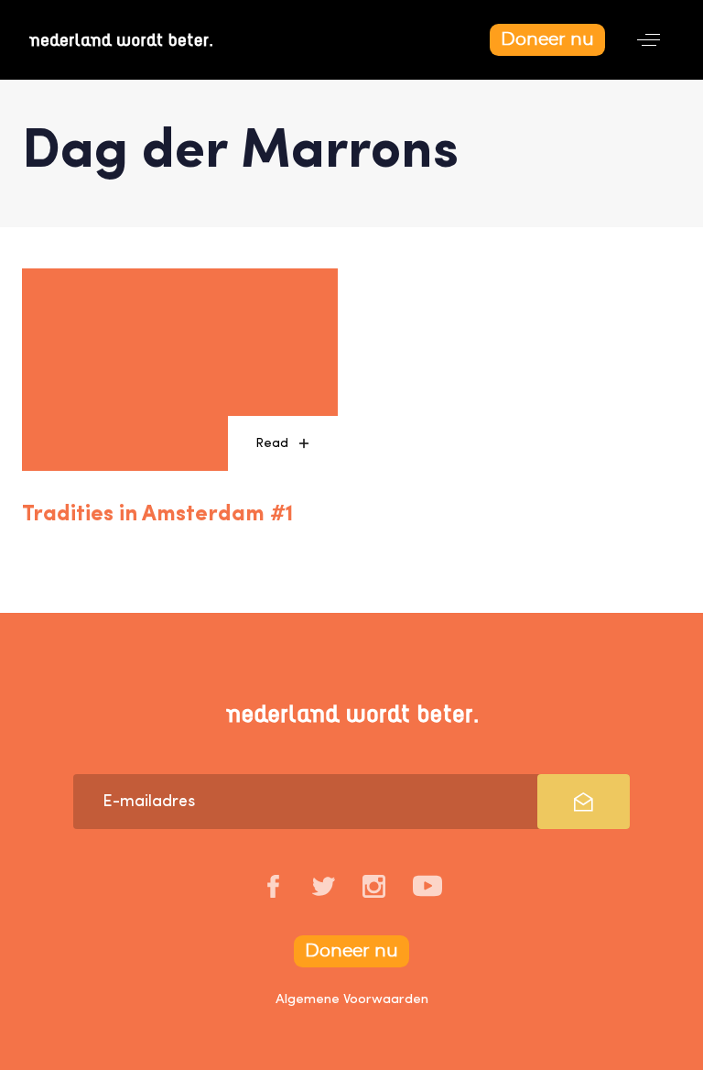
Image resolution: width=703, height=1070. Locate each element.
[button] (648, 40)
